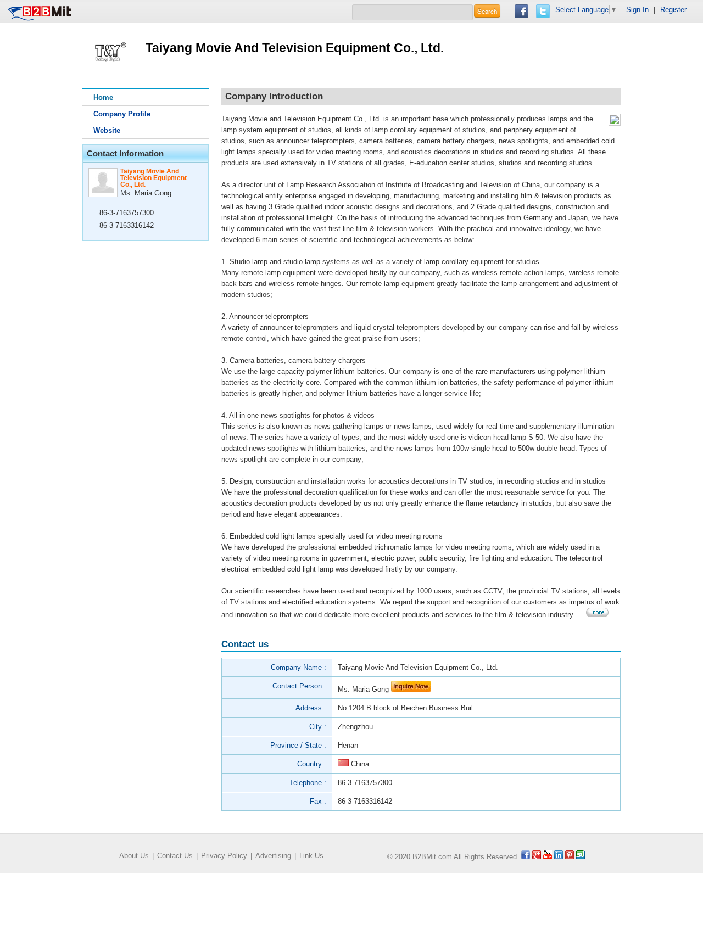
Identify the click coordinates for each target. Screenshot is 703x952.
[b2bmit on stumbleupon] (580, 857)
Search (487, 11)
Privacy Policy (224, 856)
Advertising (273, 856)
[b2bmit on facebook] (525, 857)
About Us (134, 856)
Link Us (311, 856)
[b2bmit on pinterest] (569, 857)
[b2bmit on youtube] (547, 857)
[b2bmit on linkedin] (558, 857)
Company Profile (121, 114)
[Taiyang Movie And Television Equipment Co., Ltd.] (110, 50)
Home (103, 97)
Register (673, 9)
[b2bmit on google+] (536, 857)
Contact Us (175, 856)
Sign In (637, 9)
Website (106, 130)
